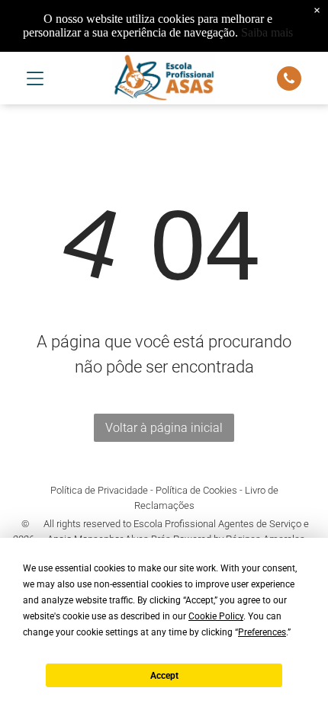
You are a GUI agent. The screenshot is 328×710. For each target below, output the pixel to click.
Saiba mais (267, 32)
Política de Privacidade (99, 490)
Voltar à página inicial (164, 428)
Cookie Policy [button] (215, 616)
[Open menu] (35, 78)
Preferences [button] (262, 632)
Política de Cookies (196, 490)
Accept (164, 675)
